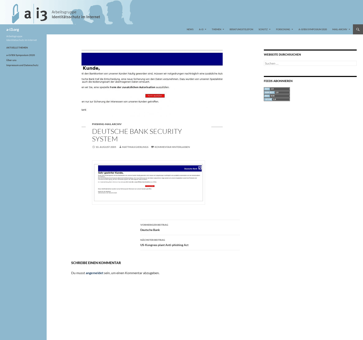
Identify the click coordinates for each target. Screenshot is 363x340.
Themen (216, 29)
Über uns (11, 60)
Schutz (263, 29)
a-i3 (201, 29)
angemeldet (94, 273)
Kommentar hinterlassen (172, 147)
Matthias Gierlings (135, 147)
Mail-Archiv (339, 29)
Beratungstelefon (241, 29)
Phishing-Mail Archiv (107, 124)
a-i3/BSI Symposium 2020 (313, 29)
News (190, 29)
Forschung (283, 29)
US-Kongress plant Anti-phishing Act (164, 242)
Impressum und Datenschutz (22, 65)
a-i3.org (12, 29)
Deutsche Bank (154, 227)
